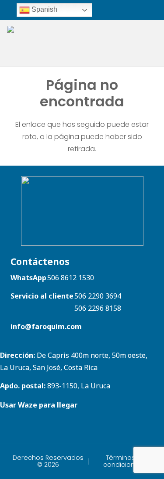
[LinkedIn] (139, 9)
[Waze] (122, 9)
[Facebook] (150, 9)
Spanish (43, 9)
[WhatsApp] (110, 9)
